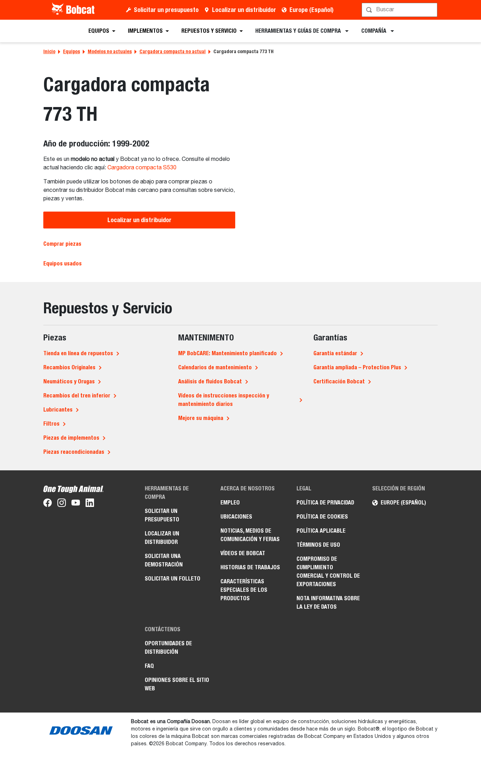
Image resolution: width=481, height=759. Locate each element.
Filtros (51, 423)
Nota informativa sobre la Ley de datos (328, 602)
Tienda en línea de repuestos (78, 353)
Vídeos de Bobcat (242, 553)
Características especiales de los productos (243, 590)
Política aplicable (320, 530)
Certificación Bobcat (339, 381)
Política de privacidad (325, 502)
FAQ (149, 666)
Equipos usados (62, 263)
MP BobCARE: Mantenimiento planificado (227, 353)
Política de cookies (322, 516)
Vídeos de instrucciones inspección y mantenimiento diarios (223, 399)
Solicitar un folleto (172, 578)
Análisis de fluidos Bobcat (210, 381)
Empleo (230, 502)
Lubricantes (58, 409)
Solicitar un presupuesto (166, 9)
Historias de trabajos (250, 567)
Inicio (49, 51)
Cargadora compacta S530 (141, 168)
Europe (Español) (311, 9)
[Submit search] (431, 10)
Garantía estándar (335, 353)
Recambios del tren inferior (76, 395)
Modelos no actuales (110, 51)
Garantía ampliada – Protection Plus (357, 367)
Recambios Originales (69, 367)
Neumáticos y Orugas (69, 381)
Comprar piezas (62, 243)
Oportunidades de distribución (168, 647)
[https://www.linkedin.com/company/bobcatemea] (90, 504)
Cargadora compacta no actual (172, 51)
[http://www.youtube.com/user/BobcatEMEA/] (75, 504)
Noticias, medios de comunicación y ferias (250, 534)
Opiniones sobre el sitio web (177, 684)
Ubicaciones (236, 516)
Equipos (71, 51)
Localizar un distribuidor (244, 9)
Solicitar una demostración (164, 560)
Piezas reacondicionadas (73, 451)
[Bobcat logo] (74, 10)
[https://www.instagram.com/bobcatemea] (61, 504)
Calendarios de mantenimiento (215, 367)
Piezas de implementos (71, 437)
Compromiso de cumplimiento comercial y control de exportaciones (328, 572)
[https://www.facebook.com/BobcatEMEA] (47, 504)
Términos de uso (318, 544)
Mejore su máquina (200, 418)
